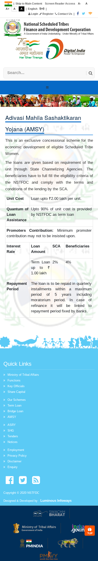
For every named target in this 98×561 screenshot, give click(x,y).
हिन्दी (41, 8)
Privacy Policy (17, 455)
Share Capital (16, 392)
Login (34, 13)
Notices (13, 442)
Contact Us (64, 13)
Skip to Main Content (28, 3)
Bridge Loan (15, 411)
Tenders (13, 436)
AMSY (12, 417)
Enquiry (13, 467)
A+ (7, 8)
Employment (16, 450)
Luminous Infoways (56, 500)
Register (48, 13)
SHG (11, 430)
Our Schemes (17, 399)
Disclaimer (14, 461)
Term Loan (14, 405)
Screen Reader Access (60, 3)
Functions (14, 380)
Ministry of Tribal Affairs (23, 374)
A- (79, 3)
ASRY (12, 425)
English (32, 8)
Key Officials (16, 386)
